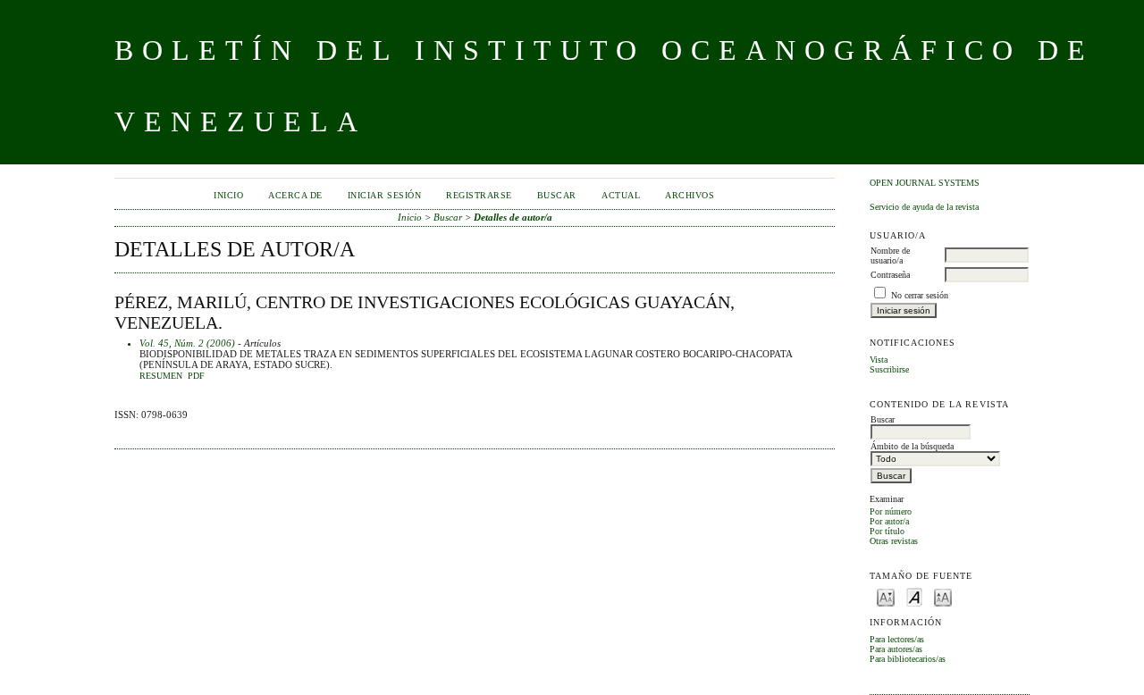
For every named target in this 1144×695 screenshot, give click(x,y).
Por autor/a (889, 521)
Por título (887, 531)
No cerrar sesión (919, 295)
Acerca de (295, 195)
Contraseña (890, 275)
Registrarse (479, 195)
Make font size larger (943, 596)
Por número (891, 511)
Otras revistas (894, 541)
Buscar (556, 195)
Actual (620, 195)
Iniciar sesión (384, 195)
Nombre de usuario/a (890, 255)
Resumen (160, 376)
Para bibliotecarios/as (908, 659)
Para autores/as (896, 649)
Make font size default (914, 596)
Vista (878, 359)
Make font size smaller (886, 596)
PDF (196, 376)
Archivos (689, 195)
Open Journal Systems (925, 183)
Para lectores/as (897, 639)
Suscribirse (889, 369)
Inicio (228, 195)
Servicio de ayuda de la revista (924, 207)
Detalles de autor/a (513, 217)
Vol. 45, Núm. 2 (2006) (187, 343)
